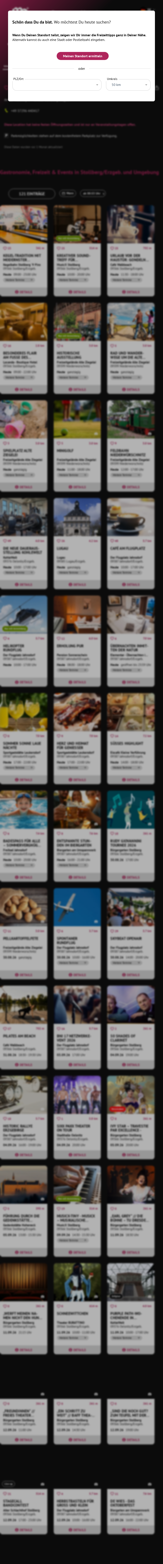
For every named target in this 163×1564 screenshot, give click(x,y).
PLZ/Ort (18, 79)
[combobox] (57, 84)
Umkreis (112, 79)
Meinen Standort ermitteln (82, 56)
